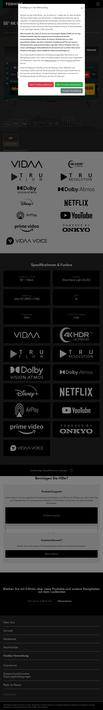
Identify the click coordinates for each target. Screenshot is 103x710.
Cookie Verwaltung (71, 90)
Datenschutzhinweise (51, 60)
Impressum (70, 60)
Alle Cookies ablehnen (41, 84)
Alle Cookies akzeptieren (69, 84)
